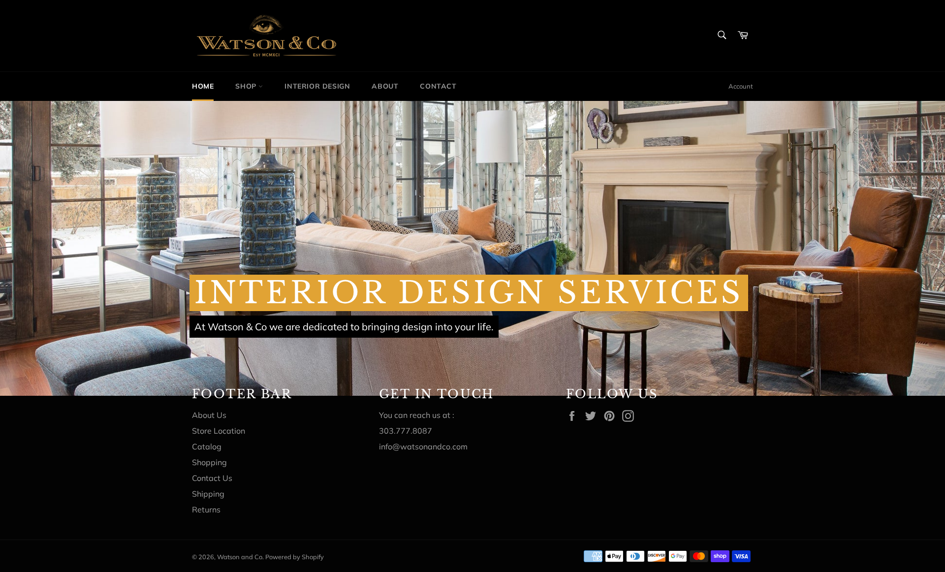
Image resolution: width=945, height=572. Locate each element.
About (385, 86)
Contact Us (212, 478)
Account (740, 86)
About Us (209, 415)
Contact (438, 86)
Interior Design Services (468, 293)
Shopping (209, 462)
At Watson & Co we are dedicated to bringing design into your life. (344, 326)
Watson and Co (239, 557)
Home (203, 86)
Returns (206, 509)
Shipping (208, 494)
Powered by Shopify (294, 557)
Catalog (206, 446)
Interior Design (317, 86)
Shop (246, 86)
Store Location (218, 431)
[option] (472, 248)
